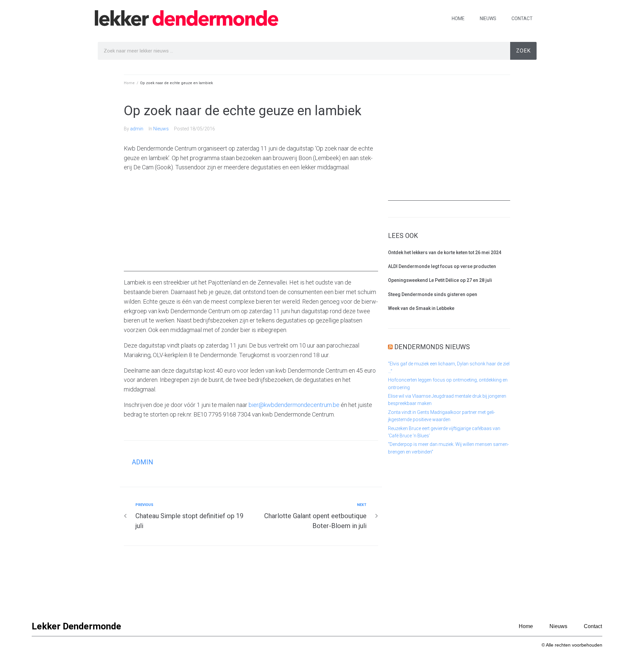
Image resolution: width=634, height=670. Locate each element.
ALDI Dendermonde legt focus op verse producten (442, 266)
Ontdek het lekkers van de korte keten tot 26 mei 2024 (444, 252)
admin (136, 128)
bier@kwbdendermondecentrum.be (294, 404)
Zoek (523, 51)
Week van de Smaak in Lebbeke (421, 308)
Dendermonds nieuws (432, 347)
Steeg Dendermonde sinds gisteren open (432, 294)
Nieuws (488, 18)
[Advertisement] (251, 225)
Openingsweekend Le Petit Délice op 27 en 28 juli (440, 280)
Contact (522, 18)
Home (458, 18)
